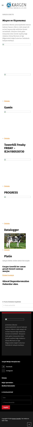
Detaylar (7, 101)
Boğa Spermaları (7, 382)
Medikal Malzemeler (8, 386)
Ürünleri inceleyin (8, 275)
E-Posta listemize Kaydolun (11, 302)
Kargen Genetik (16, 418)
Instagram (9, 371)
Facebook (9, 367)
